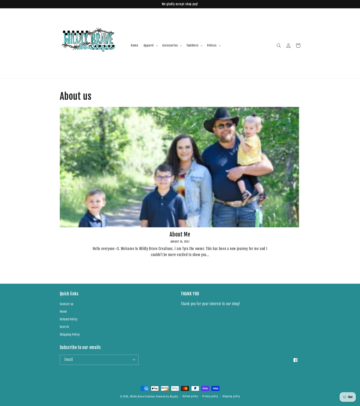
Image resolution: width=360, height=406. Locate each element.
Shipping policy (231, 396)
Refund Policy (69, 319)
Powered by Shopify (167, 396)
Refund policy (190, 396)
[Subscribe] (133, 360)
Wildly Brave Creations (142, 396)
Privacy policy (210, 396)
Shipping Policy (70, 334)
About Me (180, 234)
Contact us (67, 304)
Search (64, 327)
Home (63, 312)
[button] (150, 45)
